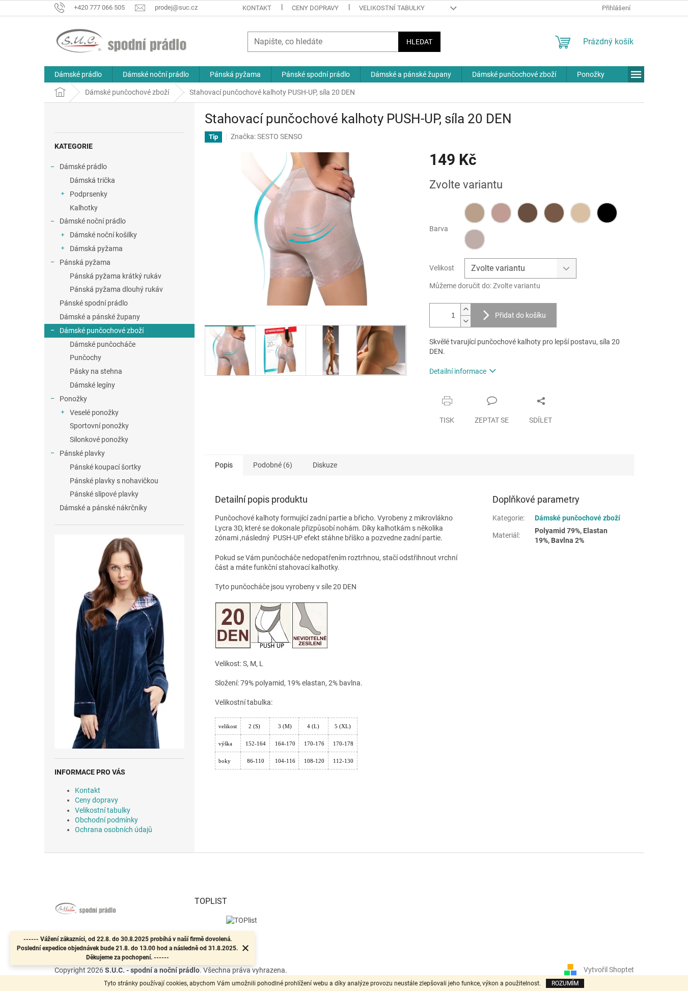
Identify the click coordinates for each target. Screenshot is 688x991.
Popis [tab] (224, 465)
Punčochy (85, 357)
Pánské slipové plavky (104, 494)
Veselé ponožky (94, 412)
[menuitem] (78, 74)
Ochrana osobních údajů (113, 829)
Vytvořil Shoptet (609, 970)
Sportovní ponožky (99, 426)
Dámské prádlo (83, 166)
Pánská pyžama (85, 262)
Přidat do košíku (520, 315)
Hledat (419, 42)
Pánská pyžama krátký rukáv (115, 276)
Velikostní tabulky (392, 8)
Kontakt (256, 8)
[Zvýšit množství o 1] (465, 309)
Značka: (266, 136)
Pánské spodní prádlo (94, 303)
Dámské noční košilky (103, 235)
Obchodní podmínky (106, 820)
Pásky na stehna (96, 371)
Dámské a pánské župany (100, 317)
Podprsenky (88, 194)
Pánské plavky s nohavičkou (114, 481)
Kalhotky (84, 208)
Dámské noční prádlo (93, 221)
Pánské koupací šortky (105, 467)
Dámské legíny (92, 385)
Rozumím (565, 983)
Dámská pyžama (96, 248)
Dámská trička (92, 180)
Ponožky (73, 399)
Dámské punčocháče (102, 344)
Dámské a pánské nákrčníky (103, 508)
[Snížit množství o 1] (465, 321)
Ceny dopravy (315, 8)
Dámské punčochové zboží (102, 330)
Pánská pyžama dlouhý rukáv (116, 289)
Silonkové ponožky (99, 439)
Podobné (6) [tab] (272, 465)
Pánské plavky (82, 453)
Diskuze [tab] (325, 465)
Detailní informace (457, 371)
